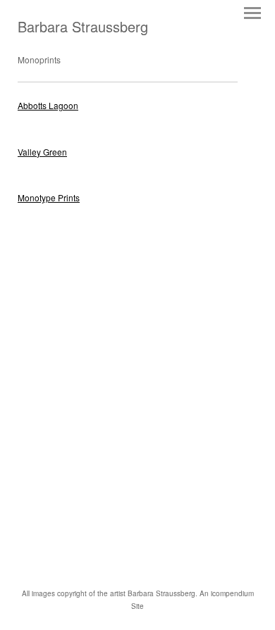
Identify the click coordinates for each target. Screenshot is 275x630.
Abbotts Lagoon (48, 105)
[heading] (83, 28)
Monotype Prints (49, 197)
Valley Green (42, 152)
